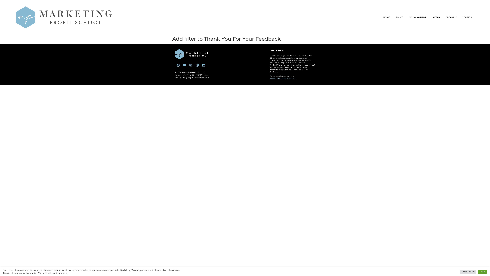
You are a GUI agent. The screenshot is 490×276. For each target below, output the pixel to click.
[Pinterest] (197, 65)
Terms (177, 75)
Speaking (451, 17)
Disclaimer (195, 75)
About (399, 17)
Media (436, 17)
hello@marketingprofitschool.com (283, 78)
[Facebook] (178, 65)
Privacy (185, 75)
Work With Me (418, 17)
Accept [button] (482, 272)
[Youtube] (184, 65)
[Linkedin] (203, 65)
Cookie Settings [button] (468, 272)
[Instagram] (191, 65)
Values (467, 17)
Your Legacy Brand (200, 77)
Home (386, 17)
